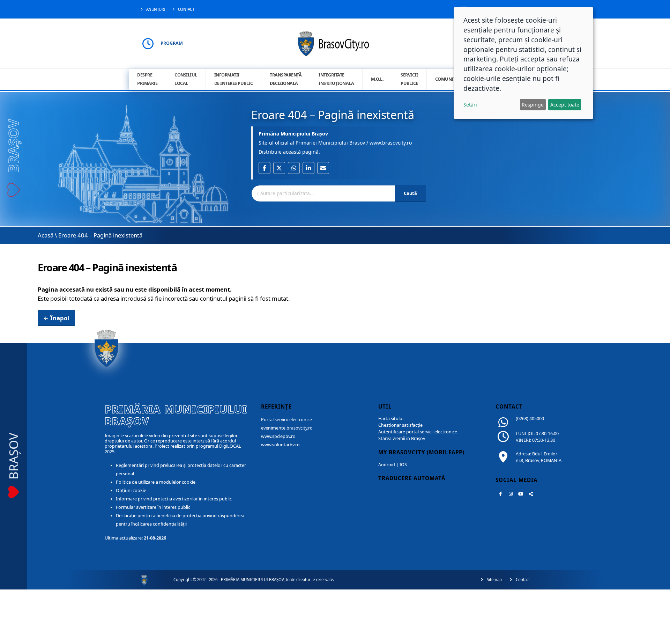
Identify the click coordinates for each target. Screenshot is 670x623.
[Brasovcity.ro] (335, 42)
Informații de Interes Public (233, 79)
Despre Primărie (147, 79)
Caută (410, 193)
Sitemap (494, 579)
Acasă (45, 235)
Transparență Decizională (286, 79)
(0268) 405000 (530, 419)
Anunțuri (155, 9)
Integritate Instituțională (336, 79)
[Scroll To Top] (658, 615)
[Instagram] (510, 494)
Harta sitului (390, 419)
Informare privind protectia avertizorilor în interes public (174, 499)
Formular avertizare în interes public (153, 507)
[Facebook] (500, 494)
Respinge (533, 104)
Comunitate (448, 79)
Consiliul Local (185, 79)
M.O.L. (377, 79)
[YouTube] (521, 494)
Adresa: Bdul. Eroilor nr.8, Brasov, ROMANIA (538, 457)
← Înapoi (56, 318)
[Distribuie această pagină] (531, 494)
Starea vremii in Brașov (401, 438)
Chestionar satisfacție (400, 425)
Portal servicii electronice (286, 420)
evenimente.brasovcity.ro (287, 428)
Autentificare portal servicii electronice (417, 432)
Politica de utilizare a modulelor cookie (155, 482)
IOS (403, 465)
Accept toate (564, 104)
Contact (185, 9)
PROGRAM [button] (172, 43)
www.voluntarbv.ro (280, 445)
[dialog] (523, 63)
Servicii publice (409, 79)
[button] (264, 168)
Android (386, 465)
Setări (470, 104)
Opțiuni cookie (131, 490)
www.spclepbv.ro (278, 436)
